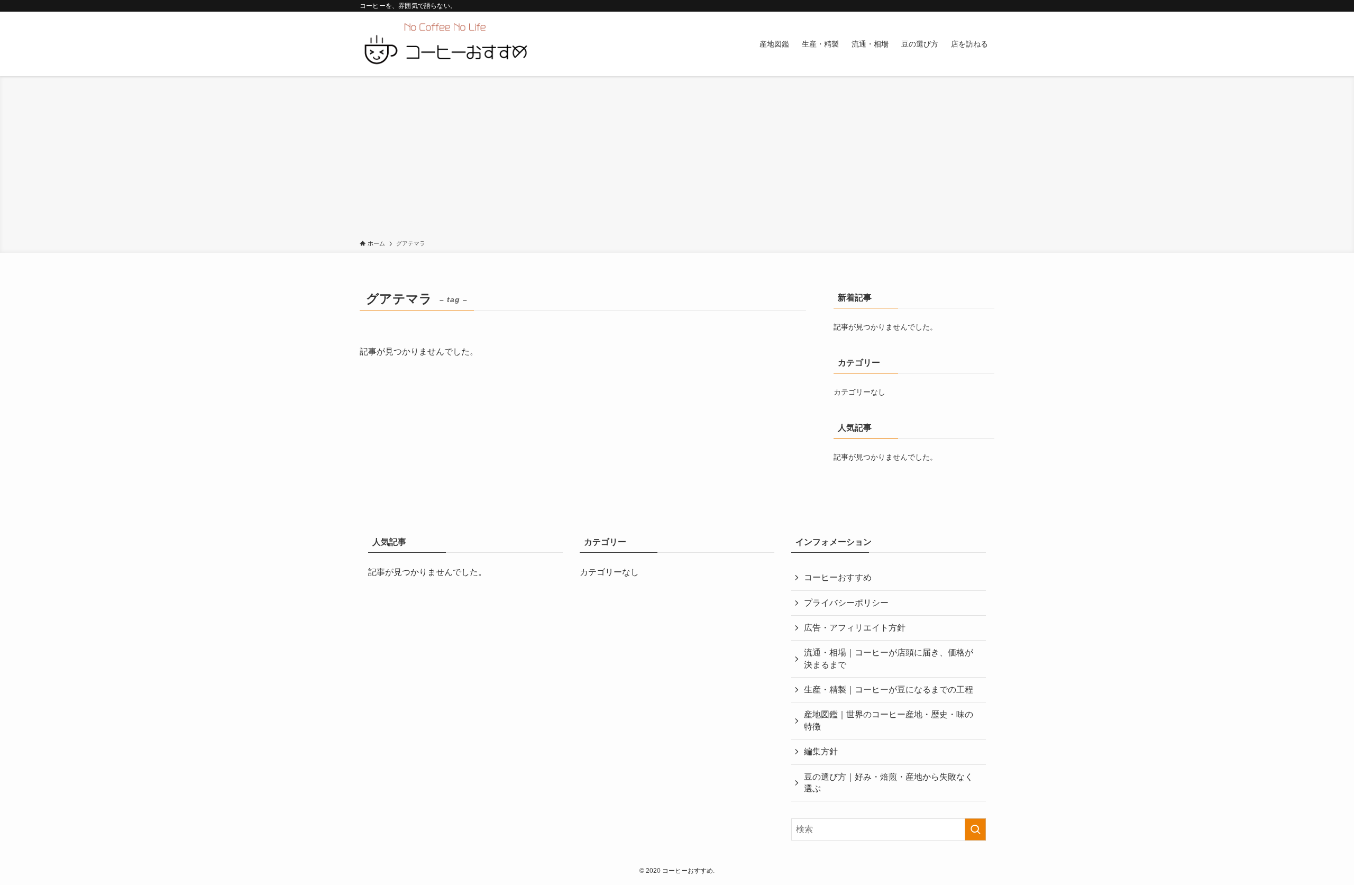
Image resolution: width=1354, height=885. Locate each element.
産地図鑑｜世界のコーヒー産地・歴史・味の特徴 (888, 720)
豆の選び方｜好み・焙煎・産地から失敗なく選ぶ (888, 782)
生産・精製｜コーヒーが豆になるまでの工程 (888, 689)
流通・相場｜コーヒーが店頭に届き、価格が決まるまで (888, 658)
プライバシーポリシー (846, 602)
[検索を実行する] (975, 829)
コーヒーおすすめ (838, 577)
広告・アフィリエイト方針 (854, 627)
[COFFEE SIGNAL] (445, 44)
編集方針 (821, 751)
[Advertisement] (677, 160)
